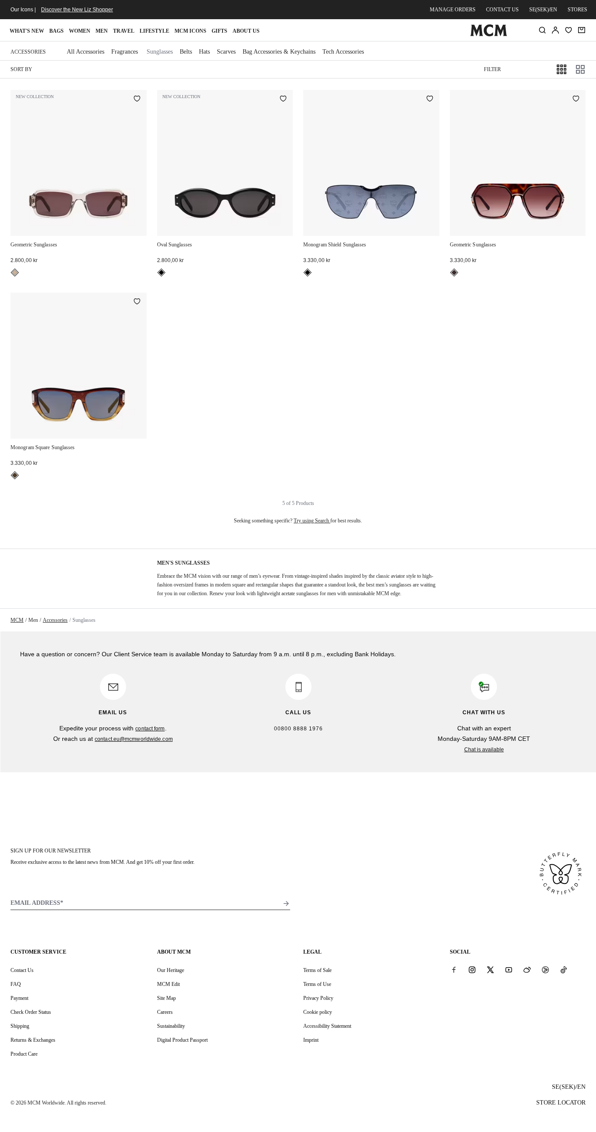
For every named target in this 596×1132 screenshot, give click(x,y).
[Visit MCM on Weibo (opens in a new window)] (527, 970)
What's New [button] (27, 31)
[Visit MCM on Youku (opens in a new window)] (545, 970)
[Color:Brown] (14, 475)
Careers (165, 1012)
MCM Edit (168, 984)
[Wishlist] (568, 30)
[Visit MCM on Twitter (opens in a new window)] (490, 970)
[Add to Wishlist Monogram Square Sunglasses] (137, 302)
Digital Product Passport (182, 1040)
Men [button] (102, 31)
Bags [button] (56, 31)
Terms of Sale (317, 970)
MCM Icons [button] (190, 31)
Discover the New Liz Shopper (77, 10)
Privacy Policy (318, 998)
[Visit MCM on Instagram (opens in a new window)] (472, 970)
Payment (19, 998)
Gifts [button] (219, 31)
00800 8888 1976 (298, 729)
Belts (186, 51)
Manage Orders (453, 10)
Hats (204, 51)
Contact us (502, 10)
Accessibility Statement (327, 1026)
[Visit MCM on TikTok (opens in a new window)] (564, 970)
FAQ (15, 984)
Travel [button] (123, 31)
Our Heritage (170, 970)
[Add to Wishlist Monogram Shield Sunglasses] (429, 99)
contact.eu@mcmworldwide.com (134, 739)
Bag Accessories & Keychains (279, 51)
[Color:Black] (161, 272)
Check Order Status (30, 1012)
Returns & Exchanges (32, 1040)
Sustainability (171, 1026)
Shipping (19, 1026)
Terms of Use (317, 984)
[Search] (542, 30)
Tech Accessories (343, 51)
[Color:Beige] (14, 272)
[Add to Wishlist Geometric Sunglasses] (137, 99)
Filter (492, 69)
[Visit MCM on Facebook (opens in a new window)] (454, 970)
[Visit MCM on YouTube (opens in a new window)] (509, 970)
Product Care (24, 1054)
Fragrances (124, 51)
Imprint (311, 1040)
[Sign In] (555, 30)
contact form (149, 729)
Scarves (226, 51)
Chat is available (484, 750)
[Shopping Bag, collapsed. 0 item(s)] (582, 30)
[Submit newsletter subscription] (286, 903)
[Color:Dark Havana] (454, 272)
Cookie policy (317, 1012)
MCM (17, 620)
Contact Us (22, 970)
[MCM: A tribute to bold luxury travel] (488, 34)
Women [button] (79, 31)
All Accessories (85, 51)
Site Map (166, 998)
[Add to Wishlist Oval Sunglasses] (283, 99)
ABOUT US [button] (246, 31)
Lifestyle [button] (154, 31)
